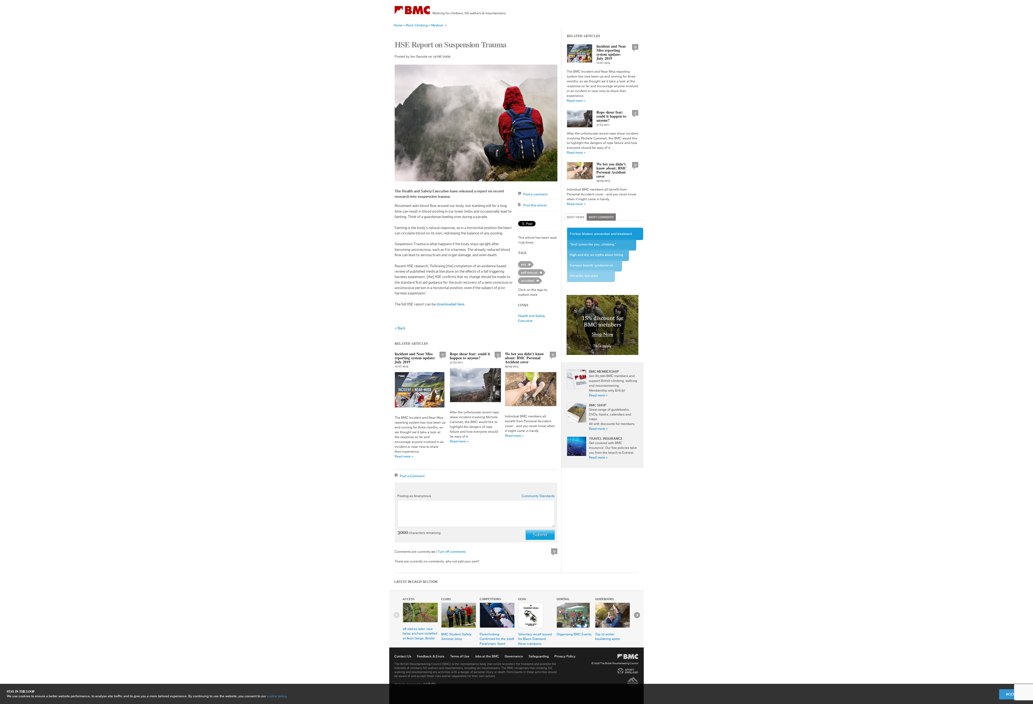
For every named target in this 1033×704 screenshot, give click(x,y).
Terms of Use (459, 656)
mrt (523, 264)
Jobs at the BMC (487, 656)
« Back (400, 328)
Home (398, 25)
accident (527, 280)
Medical (437, 25)
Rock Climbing (417, 25)
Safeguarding (539, 656)
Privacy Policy (564, 656)
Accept (1013, 694)
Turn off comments (452, 551)
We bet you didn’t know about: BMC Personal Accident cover (524, 358)
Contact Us (402, 656)
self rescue (529, 272)
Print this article (535, 205)
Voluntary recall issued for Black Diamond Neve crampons (535, 639)
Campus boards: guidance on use (591, 267)
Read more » (404, 456)
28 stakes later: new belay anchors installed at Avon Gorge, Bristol (420, 633)
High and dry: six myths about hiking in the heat (596, 257)
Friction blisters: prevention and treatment (601, 233)
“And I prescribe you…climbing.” (593, 244)
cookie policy (276, 696)
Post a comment (535, 194)
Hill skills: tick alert (584, 275)
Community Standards (538, 496)
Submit (540, 534)
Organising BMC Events (574, 634)
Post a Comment (412, 476)
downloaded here (450, 304)
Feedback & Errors (430, 656)
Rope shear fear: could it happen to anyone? (470, 356)
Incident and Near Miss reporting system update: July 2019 (415, 358)
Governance (514, 656)
